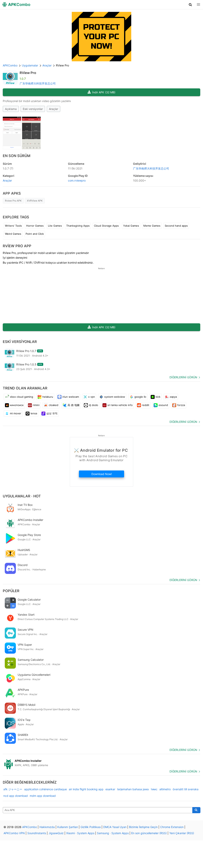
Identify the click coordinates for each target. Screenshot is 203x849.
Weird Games (13, 233)
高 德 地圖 (73, 405)
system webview (114, 396)
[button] (190, 4)
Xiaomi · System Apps (80, 833)
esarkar (110, 789)
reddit (145, 405)
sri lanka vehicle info (120, 405)
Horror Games (35, 225)
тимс (154, 789)
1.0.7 (8, 168)
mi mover (15, 413)
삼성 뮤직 (51, 413)
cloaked (53, 405)
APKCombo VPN (14, 833)
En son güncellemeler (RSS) (149, 833)
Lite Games (55, 225)
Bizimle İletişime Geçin (143, 827)
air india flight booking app (86, 789)
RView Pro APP (17, 246)
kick (158, 396)
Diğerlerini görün (183, 377)
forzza (181, 405)
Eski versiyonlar (33, 109)
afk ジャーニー (12, 789)
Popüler (11, 591)
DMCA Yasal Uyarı (114, 827)
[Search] (196, 810)
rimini (36, 405)
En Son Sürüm (16, 156)
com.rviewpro (77, 180)
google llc (140, 396)
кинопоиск (17, 405)
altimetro (165, 789)
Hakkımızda (47, 827)
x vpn (91, 396)
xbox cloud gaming (21, 396)
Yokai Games (131, 225)
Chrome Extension (172, 827)
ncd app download (15, 795)
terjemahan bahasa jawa (133, 789)
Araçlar (53, 109)
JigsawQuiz (56, 833)
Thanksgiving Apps (78, 225)
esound (163, 405)
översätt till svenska (185, 789)
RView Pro (28, 73)
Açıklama (11, 109)
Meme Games (151, 225)
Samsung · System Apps (113, 833)
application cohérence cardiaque (45, 789)
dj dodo (93, 405)
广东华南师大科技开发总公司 (38, 83)
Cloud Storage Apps (106, 225)
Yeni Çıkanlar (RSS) (181, 833)
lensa (34, 413)
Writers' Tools (13, 225)
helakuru (47, 396)
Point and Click (35, 233)
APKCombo (10, 65)
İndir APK (103, 92)
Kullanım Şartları (67, 827)
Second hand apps (176, 225)
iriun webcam (70, 396)
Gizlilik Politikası (90, 827)
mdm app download (43, 795)
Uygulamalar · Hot (22, 496)
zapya (173, 396)
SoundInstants (36, 833)
